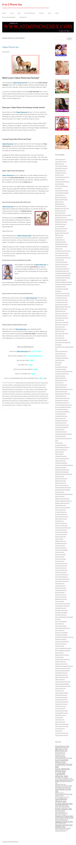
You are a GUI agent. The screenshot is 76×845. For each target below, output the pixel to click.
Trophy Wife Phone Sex (61, 713)
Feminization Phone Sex (61, 358)
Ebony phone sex (60, 327)
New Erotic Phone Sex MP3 (62, 507)
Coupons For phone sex (61, 264)
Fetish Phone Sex (60, 360)
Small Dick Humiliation (61, 635)
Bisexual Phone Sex (60, 752)
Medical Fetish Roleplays (62, 472)
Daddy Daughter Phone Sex (62, 306)
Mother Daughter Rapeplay (62, 490)
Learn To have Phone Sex (62, 458)
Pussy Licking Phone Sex (62, 574)
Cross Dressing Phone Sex (62, 269)
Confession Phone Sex (61, 262)
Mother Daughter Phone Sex (63, 487)
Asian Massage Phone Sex (62, 181)
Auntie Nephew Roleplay (62, 193)
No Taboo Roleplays (23, 400)
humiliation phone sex (61, 800)
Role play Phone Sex (28, 387)
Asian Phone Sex (59, 184)
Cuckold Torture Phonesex (62, 293)
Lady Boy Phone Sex (60, 456)
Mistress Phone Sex (60, 481)
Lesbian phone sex (60, 461)
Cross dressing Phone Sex (62, 769)
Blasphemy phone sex (61, 222)
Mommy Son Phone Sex (61, 485)
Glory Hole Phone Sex (61, 391)
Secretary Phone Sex (60, 597)
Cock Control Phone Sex (61, 253)
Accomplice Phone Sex (61, 166)
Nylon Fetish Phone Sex (61, 516)
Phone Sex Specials (60, 554)
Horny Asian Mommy (42, 398)
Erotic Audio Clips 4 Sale (61, 333)
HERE (31, 360)
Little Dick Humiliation (61, 463)
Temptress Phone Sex (8, 389)
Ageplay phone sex (60, 170)
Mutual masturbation (60, 810)
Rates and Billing (30, 13)
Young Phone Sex (60, 728)
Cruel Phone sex (43, 396)
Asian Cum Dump (60, 179)
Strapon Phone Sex (60, 661)
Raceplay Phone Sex (60, 588)
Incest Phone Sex (60, 429)
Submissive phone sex (63, 828)
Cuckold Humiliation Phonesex (63, 282)
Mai (30, 405)
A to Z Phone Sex (12, 4)
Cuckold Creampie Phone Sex (63, 273)
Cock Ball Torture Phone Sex (63, 251)
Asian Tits (7, 396)
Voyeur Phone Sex (60, 722)
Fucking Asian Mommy (19, 398)
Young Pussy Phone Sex (61, 733)
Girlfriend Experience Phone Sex (64, 389)
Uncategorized (19, 389)
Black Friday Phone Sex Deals (63, 215)
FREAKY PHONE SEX (60, 378)
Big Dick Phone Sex (60, 211)
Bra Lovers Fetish (60, 226)
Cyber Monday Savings (61, 304)
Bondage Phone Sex (60, 754)
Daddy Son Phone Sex (61, 309)
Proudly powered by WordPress (10, 841)
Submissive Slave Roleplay (62, 670)
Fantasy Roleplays (7, 398)
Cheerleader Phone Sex (61, 244)
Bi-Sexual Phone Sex (60, 206)
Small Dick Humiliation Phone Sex (64, 637)
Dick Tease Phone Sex (61, 315)
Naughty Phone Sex (60, 505)
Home (56, 13)
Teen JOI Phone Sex (60, 688)
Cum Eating (58, 778)
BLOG (49, 13)
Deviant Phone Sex (60, 311)
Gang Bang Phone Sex (61, 380)
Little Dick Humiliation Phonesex (64, 465)
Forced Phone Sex (60, 376)
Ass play (65, 748)
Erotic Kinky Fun (59, 336)
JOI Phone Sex (59, 443)
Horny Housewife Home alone (63, 405)
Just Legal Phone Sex (60, 445)
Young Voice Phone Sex (61, 735)
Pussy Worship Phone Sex (62, 579)
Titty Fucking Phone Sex (61, 702)
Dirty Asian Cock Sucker (61, 318)
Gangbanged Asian (31, 398)
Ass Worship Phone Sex (61, 190)
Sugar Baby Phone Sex (61, 673)
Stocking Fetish (59, 657)
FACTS (11, 13)
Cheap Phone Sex (60, 240)
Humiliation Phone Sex (61, 420)
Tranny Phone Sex (60, 708)
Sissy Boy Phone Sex (60, 615)
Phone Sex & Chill (60, 545)
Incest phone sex (64, 803)
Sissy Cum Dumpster (61, 621)
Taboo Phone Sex (10, 47)
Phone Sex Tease (59, 557)
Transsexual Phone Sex (61, 711)
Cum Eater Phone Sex (61, 298)
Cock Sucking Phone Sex (61, 255)
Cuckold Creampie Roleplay (62, 275)
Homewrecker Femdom (61, 400)
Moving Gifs (23, 17)
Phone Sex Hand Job (60, 548)
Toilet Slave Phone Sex (61, 704)
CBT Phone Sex (59, 235)
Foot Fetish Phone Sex (61, 367)
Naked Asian (5, 400)
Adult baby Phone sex (61, 168)
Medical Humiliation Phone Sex (63, 474)
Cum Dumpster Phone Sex (62, 295)
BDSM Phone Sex (60, 204)
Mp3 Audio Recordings (9, 17)
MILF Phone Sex (59, 476)
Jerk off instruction (62, 807)
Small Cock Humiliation (61, 632)
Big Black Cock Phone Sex (62, 208)
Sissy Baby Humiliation (61, 612)
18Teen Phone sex (60, 159)
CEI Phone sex (59, 237)
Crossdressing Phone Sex (62, 271)
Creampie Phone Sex (61, 266)
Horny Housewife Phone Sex (63, 407)
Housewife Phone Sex (61, 416)
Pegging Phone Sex (60, 541)
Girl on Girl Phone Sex (61, 385)
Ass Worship (58, 188)
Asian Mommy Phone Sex (30, 391)
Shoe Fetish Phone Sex (61, 610)
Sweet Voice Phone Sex (61, 675)
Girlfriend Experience (61, 387)
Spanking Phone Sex (60, 644)
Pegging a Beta (59, 539)
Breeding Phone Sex (60, 231)
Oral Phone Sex (59, 521)
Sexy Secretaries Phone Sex (62, 603)
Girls (19, 13)
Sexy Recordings (59, 601)
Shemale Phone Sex (60, 608)
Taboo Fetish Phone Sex (61, 677)
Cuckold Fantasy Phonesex (62, 277)
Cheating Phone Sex (60, 242)
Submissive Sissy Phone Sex (62, 668)
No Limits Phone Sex (37, 385)
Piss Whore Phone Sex (61, 563)
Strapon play (60, 826)
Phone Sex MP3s (59, 552)
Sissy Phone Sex (59, 623)
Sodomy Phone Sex (64, 821)
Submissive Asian (9, 403)
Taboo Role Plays (35, 403)
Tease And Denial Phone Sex (63, 686)
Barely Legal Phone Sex (61, 199)
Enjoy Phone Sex (59, 331)
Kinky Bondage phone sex (62, 447)
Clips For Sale (58, 248)
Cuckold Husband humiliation (63, 284)
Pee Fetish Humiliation (61, 532)
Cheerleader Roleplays (61, 246)
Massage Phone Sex (60, 467)
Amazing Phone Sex (60, 173)
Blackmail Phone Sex (60, 217)
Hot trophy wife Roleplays (62, 411)
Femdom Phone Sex (60, 356)
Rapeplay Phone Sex (60, 590)
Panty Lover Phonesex (61, 525)
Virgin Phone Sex (59, 719)
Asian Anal (32, 389)
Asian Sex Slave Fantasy (38, 394)
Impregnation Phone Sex (62, 425)
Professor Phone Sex (61, 572)
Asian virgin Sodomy (16, 396)
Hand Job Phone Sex (60, 396)
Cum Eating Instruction (61, 300)
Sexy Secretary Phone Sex (62, 606)
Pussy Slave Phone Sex (61, 577)
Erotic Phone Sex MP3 (61, 340)
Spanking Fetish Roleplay (62, 641)
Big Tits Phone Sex (60, 213)
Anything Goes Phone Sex (33, 382)
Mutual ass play (59, 492)
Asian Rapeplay (27, 394)
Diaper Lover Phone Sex (61, 313)
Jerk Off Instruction (60, 436)
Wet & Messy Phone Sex (61, 726)
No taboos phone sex (61, 514)
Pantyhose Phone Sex (61, 530)
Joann (56, 440)
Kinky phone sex (59, 452)
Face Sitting (58, 344)
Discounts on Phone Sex (61, 322)
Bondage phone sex (60, 224)
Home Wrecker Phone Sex (62, 398)
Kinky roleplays (9, 385)
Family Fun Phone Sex (61, 351)
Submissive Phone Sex (61, 664)
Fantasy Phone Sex (60, 353)
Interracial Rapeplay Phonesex (63, 434)
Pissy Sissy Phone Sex (61, 565)
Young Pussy (58, 731)
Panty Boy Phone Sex (61, 523)
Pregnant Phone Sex (60, 568)
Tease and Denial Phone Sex (62, 829)
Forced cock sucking (60, 369)
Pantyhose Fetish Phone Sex (63, 527)
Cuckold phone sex (61, 774)
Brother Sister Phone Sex (62, 233)
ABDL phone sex (59, 164)
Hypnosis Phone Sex (60, 423)
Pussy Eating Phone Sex (64, 818)
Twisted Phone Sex (60, 715)
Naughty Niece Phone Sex (62, 503)
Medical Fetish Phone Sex (62, 469)
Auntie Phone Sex (60, 195)
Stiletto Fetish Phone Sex (62, 655)
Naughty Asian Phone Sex (62, 498)
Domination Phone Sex (61, 324)
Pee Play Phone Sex (60, 536)
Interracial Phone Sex (61, 431)
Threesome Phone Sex (61, 699)
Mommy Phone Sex (60, 483)
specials (41, 13)
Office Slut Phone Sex (61, 519)
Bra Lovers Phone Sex (61, 228)
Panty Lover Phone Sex (60, 814)
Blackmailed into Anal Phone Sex (64, 219)
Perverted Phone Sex (61, 543)
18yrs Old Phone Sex (60, 161)
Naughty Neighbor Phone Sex (63, 501)
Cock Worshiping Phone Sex (63, 257)
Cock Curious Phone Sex (63, 758)
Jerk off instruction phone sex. (63, 438)
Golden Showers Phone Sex (62, 394)
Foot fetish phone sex (63, 790)
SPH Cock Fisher (59, 646)
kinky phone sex (63, 808)
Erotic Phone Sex (59, 338)
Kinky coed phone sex (61, 449)
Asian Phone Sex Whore (8, 394)
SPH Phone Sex (59, 652)
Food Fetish (58, 362)
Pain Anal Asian (33, 400)
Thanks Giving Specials (61, 697)
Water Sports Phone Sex (61, 724)
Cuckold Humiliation (60, 280)
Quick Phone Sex (59, 583)
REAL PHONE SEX (17, 387)
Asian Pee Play (42, 391)
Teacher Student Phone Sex (62, 682)
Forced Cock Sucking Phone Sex (64, 371)
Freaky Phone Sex (59, 792)
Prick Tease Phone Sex (61, 570)
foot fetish (58, 365)
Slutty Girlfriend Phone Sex (62, 628)
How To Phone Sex (60, 418)
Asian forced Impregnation (15, 391)
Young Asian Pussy (10, 405)
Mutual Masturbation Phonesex (22, 385)
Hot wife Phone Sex (60, 414)
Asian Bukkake (40, 389)
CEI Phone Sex (60, 757)
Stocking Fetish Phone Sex (62, 659)
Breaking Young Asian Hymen (30, 396)
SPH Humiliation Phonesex (62, 650)
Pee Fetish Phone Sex (61, 534)
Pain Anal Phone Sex (60, 811)
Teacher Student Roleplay (62, 684)
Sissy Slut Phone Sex (60, 626)
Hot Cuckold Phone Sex (61, 409)
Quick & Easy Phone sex (61, 581)
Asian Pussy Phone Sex (61, 186)
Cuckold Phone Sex (60, 286)
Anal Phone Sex (59, 175)
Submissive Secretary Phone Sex (64, 666)
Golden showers (59, 795)
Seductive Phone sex (40, 387)
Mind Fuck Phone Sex (61, 478)
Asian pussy (19, 394)
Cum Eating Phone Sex (61, 302)
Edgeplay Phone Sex (60, 329)
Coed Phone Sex (59, 260)
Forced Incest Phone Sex (62, 373)
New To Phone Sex (60, 510)
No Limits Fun (13, 400)
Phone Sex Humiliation (61, 550)
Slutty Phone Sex (60, 630)
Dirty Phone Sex (59, 320)
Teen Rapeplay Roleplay (61, 693)
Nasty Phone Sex (60, 496)
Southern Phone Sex (60, 639)
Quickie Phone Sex (60, 586)
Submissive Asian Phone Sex (22, 403)
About (4, 13)
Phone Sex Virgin (59, 561)
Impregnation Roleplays (61, 427)
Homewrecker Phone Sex (62, 402)
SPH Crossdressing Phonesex (63, 648)
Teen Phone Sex (59, 690)
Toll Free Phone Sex (60, 706)
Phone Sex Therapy (60, 559)
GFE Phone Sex (59, 382)
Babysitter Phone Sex (61, 197)
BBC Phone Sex (59, 202)
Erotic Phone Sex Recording (62, 342)
